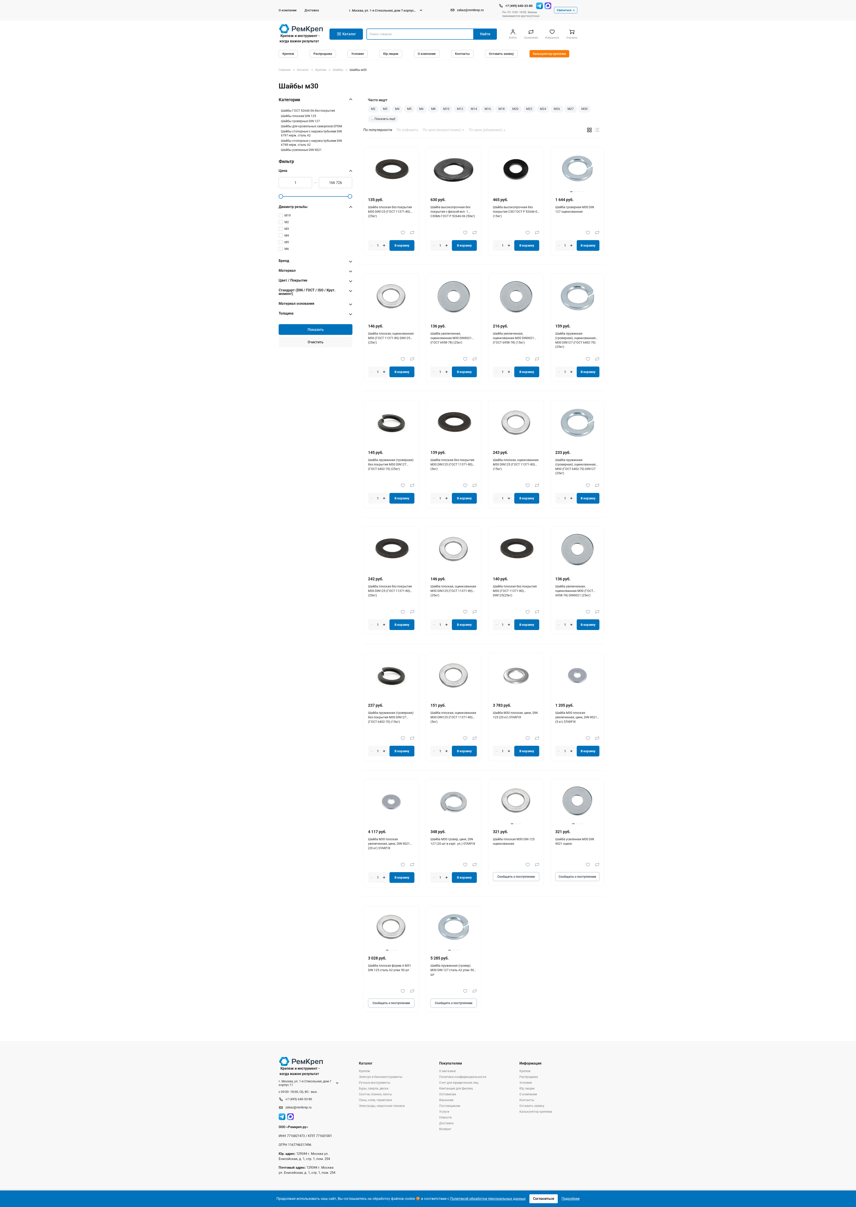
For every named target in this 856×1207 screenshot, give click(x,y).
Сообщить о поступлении (516, 876)
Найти (485, 34)
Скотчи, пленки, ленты (375, 1094)
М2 (373, 109)
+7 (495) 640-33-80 (519, 6)
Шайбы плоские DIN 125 (298, 116)
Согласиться (543, 1199)
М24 (543, 109)
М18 (501, 109)
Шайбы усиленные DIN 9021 (301, 150)
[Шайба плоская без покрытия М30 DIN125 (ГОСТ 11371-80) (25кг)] (391, 170)
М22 (529, 109)
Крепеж (288, 54)
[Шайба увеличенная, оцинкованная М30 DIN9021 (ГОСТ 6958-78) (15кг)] (516, 296)
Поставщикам (449, 1106)
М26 (557, 109)
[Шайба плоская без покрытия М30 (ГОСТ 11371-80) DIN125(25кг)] (516, 549)
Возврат (445, 1129)
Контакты (462, 54)
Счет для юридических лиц (458, 1082)
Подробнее (571, 1199)
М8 (433, 109)
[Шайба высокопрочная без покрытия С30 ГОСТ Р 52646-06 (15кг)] (516, 170)
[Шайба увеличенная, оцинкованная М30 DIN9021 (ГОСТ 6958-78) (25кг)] (454, 296)
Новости (445, 1117)
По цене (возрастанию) (442, 130)
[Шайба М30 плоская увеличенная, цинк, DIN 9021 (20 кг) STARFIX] (391, 802)
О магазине (447, 1071)
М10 (446, 109)
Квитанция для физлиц (456, 1088)
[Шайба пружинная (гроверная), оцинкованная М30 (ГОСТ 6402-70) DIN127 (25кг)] (577, 423)
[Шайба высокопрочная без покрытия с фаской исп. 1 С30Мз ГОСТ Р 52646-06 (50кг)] (454, 170)
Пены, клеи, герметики (375, 1100)
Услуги (444, 1111)
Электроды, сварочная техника (382, 1106)
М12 (460, 109)
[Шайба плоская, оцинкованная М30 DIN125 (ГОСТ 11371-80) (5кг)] (454, 675)
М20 (515, 109)
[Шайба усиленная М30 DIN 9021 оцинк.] (577, 802)
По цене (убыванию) (486, 130)
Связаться (564, 10)
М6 (421, 109)
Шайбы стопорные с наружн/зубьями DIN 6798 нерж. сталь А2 (311, 142)
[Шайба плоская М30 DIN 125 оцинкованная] (516, 802)
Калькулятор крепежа (549, 54)
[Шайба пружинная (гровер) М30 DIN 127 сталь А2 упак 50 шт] (454, 928)
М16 (488, 109)
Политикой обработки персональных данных (488, 1199)
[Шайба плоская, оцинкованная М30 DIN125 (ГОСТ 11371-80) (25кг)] (454, 549)
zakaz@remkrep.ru (470, 10)
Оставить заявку (501, 54)
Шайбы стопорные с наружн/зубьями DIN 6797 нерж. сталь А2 (311, 133)
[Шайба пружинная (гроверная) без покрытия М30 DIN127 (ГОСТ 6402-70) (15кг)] (391, 675)
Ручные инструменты (374, 1082)
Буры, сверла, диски (373, 1088)
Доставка (312, 10)
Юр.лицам (390, 54)
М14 (474, 109)
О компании (287, 10)
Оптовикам (447, 1094)
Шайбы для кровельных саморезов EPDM (311, 126)
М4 (397, 109)
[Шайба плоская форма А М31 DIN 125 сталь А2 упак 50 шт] (391, 928)
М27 (571, 109)
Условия (357, 54)
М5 (409, 109)
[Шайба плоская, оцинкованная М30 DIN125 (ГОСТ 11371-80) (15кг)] (516, 423)
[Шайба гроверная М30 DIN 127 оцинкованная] (577, 170)
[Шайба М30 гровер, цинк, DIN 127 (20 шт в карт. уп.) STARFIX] (454, 802)
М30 (584, 109)
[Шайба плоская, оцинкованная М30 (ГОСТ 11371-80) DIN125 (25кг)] (391, 296)
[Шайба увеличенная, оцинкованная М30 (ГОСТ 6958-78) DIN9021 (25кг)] (577, 549)
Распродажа (322, 54)
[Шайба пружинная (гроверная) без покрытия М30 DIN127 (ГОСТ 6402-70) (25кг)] (391, 423)
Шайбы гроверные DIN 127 (300, 121)
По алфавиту (407, 130)
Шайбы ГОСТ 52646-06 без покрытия (308, 110)
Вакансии (446, 1100)
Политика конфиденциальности (462, 1077)
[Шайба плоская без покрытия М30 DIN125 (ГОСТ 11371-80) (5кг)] (454, 423)
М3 (385, 109)
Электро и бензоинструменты (380, 1077)
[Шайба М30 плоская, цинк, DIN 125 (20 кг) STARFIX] (516, 675)
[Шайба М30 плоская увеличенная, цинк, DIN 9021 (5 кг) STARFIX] (577, 675)
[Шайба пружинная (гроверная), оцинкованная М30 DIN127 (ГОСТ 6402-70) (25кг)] (577, 296)
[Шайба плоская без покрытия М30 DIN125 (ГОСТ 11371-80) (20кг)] (391, 549)
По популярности (377, 130)
